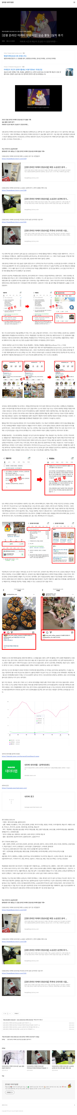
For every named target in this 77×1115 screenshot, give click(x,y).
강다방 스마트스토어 (7, 1111)
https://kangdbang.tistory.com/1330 (14, 190)
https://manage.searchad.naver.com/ (14, 788)
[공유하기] (7, 1013)
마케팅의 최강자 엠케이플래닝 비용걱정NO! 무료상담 (23, 69)
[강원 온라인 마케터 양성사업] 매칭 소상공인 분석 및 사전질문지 (18, 1029)
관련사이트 (5, 1105)
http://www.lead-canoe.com (13, 53)
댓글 (3, 1076)
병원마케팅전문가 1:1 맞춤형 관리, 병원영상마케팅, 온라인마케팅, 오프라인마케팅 (30, 58)
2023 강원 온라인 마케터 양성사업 (25, 1019)
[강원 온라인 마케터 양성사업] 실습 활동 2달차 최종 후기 (16, 1023)
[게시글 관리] (10, 1013)
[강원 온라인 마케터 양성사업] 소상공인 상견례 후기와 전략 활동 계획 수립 (20, 1027)
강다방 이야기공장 (8, 2)
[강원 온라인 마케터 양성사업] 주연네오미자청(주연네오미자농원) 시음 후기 (20, 1025)
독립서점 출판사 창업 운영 (9, 1019)
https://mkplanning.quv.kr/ (12, 67)
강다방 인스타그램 (6, 1108)
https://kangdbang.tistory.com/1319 (14, 159)
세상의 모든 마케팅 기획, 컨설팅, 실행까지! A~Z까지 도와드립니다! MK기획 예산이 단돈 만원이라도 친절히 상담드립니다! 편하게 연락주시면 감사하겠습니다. (32, 73)
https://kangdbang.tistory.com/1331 (14, 222)
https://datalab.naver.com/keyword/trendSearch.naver (20, 756)
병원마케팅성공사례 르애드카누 (15, 56)
